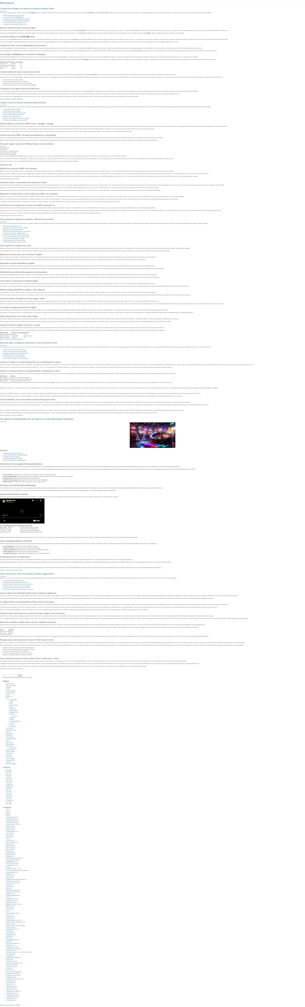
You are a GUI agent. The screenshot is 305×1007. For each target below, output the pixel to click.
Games (7, 888)
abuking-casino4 (10, 827)
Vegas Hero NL (9, 984)
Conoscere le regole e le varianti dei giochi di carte (14, 349)
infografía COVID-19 (11, 738)
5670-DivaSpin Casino (11, 822)
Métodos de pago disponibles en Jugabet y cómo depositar (16, 234)
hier (216, 50)
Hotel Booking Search (11, 730)
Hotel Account (9, 728)
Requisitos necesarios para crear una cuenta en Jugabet (15, 227)
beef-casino (8, 850)
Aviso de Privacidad (10, 685)
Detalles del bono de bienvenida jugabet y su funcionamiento (16, 231)
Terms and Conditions (11, 763)
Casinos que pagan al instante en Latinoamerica (17, 870)
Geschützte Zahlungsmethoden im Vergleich (13, 458)
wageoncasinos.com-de (11, 993)
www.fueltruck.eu (10, 1000)
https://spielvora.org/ (150, 469)
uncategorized (7, 215)
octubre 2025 (9, 784)
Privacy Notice (9, 753)
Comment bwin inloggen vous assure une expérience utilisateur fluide (27, 8)
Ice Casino (8, 909)
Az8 (7, 838)
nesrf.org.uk (9, 931)
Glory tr (8, 897)
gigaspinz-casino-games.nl (12, 895)
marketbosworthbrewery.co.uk (13, 920)
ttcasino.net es (9, 970)
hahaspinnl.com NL (10, 902)
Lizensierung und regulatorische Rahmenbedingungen (15, 455)
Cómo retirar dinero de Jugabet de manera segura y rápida (16, 236)
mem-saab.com (9, 923)
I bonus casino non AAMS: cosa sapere (12, 111)
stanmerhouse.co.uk (10, 961)
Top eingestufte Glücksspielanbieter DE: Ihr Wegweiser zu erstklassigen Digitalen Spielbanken (36, 419)
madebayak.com (10, 916)
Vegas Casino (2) (10, 982)
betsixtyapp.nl (9, 856)
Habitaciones (9, 696)
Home (7, 698)
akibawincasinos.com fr (11, 831)
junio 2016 (8, 802)
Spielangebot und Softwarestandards (11, 456)
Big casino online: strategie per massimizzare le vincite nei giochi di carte (28, 343)
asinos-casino (9, 835)
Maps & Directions (14, 710)
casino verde (18, 578)
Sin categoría (7, 99)
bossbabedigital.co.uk (11, 861)
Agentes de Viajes (10, 683)
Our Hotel (12, 714)
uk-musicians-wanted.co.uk (12, 975)
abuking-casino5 (10, 829)
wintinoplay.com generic (11, 996)
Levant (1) (8, 914)
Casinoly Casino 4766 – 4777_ (13, 868)
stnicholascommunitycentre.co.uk (13, 963)
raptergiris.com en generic (12, 943)
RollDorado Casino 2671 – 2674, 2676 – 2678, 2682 (18, 952)
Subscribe (12, 724)
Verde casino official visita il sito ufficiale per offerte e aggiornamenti (27, 574)
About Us (15, 715)
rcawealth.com (9, 945)
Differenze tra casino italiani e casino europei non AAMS (16, 118)
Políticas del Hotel (10, 751)
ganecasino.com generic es (12, 890)
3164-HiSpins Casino (11, 817)
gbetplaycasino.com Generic (12, 891)
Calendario (8, 687)
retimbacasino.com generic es (13, 948)
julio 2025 (8, 789)
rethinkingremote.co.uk (11, 946)
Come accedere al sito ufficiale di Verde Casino (13, 580)
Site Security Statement (15, 721)
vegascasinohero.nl (10, 987)
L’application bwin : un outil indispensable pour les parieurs (16, 19)
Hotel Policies (13, 708)
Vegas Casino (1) (10, 980)
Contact (11, 703)
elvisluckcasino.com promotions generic (15, 879)
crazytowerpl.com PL (11, 872)
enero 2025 (8, 798)
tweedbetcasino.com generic (12, 973)
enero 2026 (8, 782)
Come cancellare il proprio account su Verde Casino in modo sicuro (18, 589)
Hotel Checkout (9, 733)
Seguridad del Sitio (10, 760)
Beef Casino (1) (9, 847)
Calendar (12, 701)
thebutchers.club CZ (10, 966)
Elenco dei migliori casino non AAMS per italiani (14, 113)
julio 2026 (8, 771)
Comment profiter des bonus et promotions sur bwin (15, 22)
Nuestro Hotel (9, 746)
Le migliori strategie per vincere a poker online (13, 354)
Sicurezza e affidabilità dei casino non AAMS (13, 114)
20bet (7, 811)
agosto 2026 (9, 770)
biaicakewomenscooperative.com (13, 858)
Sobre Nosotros (13, 747)
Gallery (11, 707)
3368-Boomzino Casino (11, 819)
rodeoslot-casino (10, 950)
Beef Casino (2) (9, 849)
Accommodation (13, 699)
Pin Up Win (9, 936)
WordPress (17, 1005)
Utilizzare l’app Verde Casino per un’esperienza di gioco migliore (18, 584)
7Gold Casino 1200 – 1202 (12, 824)
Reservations (12, 717)
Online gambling (10, 934)
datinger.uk (8, 874)
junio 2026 (8, 773)
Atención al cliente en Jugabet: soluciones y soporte (14, 242)
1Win (7, 810)
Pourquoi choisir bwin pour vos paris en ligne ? (14, 15)
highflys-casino (9, 906)
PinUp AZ (8, 938)
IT (6, 911)
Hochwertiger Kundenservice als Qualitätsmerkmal (14, 460)
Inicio (7, 740)
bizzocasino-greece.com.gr (12, 859)
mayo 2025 (8, 793)
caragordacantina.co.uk (11, 865)
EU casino (8, 884)
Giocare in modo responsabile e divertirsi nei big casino (15, 358)
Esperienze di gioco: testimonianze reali (12, 116)
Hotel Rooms (9, 735)
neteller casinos (9, 932)
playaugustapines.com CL (12, 939)
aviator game (9, 836)
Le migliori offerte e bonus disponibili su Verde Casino (15, 582)
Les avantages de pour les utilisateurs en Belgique (16, 20)
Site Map (12, 719)
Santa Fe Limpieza (10, 758)
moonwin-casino (10, 927)
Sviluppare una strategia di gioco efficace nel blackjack (15, 353)
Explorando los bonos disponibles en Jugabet (13, 229)
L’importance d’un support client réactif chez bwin (14, 24)
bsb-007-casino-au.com (11, 863)
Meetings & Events (14, 712)
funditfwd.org (9, 886)
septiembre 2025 (10, 786)
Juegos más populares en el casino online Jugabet (14, 240)
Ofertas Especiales (10, 749)
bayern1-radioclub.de (11, 842)
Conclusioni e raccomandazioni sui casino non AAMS (15, 120)
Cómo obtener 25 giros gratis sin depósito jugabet (14, 233)
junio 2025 (8, 791)
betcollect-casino (10, 854)
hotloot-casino (9, 907)
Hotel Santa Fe (7, 3)
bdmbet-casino (9, 843)
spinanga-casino (9, 955)
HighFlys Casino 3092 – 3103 (13, 904)
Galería (8, 694)
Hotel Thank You (10, 737)
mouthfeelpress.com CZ (11, 929)
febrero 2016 (9, 803)
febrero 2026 (9, 780)
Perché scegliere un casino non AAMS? (12, 109)
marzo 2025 (9, 794)
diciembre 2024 (9, 800)
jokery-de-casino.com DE (12, 913)
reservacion (8, 754)
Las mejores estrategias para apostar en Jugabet (13, 238)
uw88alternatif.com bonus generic (14, 978)
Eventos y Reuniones (11, 690)
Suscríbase (8, 762)
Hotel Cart (8, 731)
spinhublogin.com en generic (12, 957)
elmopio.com (9, 877)
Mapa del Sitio (9, 742)
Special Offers (13, 722)
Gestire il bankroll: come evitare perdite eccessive (14, 356)
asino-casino (9, 833)
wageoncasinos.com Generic (12, 991)
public (7, 941)
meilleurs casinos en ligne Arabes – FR (15, 922)
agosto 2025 (9, 787)
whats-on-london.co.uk (11, 994)
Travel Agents (13, 726)
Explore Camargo (10, 692)
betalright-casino (10, 852)
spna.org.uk (9, 959)
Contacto (8, 689)
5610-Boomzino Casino (11, 820)
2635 (7, 815)
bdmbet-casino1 (9, 845)
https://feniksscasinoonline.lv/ (98, 364)
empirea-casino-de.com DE (12, 881)
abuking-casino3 (10, 826)
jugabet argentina (186, 223)
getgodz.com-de (10, 893)
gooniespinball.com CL (11, 899)
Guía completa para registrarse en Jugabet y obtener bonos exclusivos (27, 219)
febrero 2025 (9, 796)
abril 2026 (8, 777)
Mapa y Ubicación (10, 744)
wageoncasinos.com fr (11, 989)
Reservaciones (9, 756)
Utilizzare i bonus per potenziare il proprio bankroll (14, 351)
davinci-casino (9, 875)
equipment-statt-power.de (12, 882)
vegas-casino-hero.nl (11, 986)
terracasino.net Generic (11, 964)
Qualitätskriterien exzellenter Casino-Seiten (13, 453)
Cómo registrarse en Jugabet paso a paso (12, 226)
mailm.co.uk (9, 918)
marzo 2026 (9, 779)
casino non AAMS (13, 171)
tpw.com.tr (8, 968)
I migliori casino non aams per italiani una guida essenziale (23, 103)
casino (7, 867)
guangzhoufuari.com (11, 900)
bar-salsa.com (9, 840)
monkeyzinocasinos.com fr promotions (15, 925)
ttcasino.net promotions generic (13, 971)
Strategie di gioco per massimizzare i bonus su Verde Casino (16, 587)
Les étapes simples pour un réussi (13, 17)
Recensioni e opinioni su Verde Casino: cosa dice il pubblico (16, 586)
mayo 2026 (8, 775)
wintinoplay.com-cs (10, 998)
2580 (7, 813)
